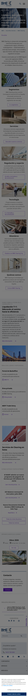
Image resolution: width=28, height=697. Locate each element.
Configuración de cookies (13, 689)
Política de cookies (7, 685)
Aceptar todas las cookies (13, 694)
